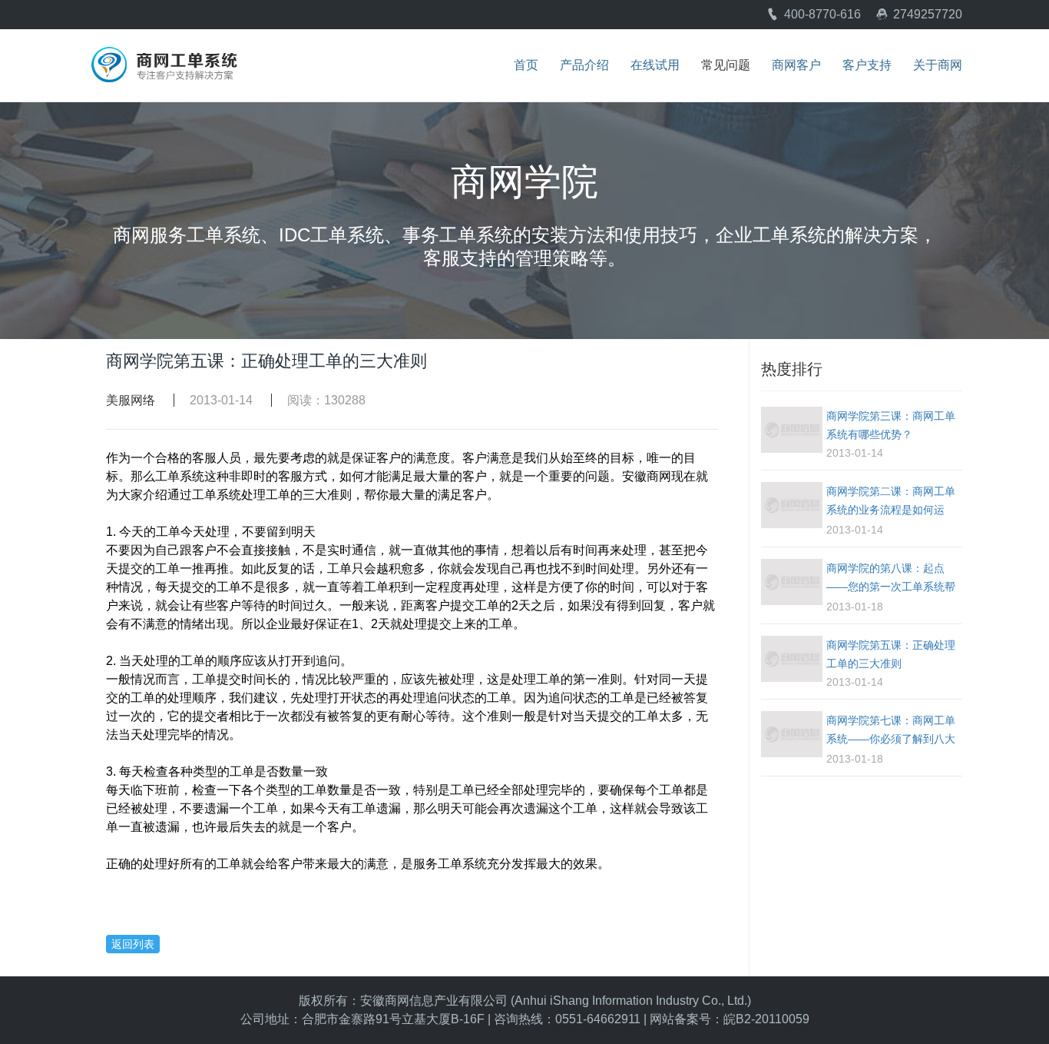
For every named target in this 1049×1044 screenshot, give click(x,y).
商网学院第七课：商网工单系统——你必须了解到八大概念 (890, 732)
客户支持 (867, 65)
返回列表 (132, 944)
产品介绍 (584, 65)
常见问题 (725, 65)
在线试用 (655, 65)
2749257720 (927, 14)
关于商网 (937, 65)
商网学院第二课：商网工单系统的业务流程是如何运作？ (890, 502)
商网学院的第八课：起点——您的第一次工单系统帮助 (890, 579)
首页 (526, 65)
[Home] (163, 55)
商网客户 (796, 65)
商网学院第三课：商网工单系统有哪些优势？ (890, 425)
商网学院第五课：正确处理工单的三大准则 (890, 654)
